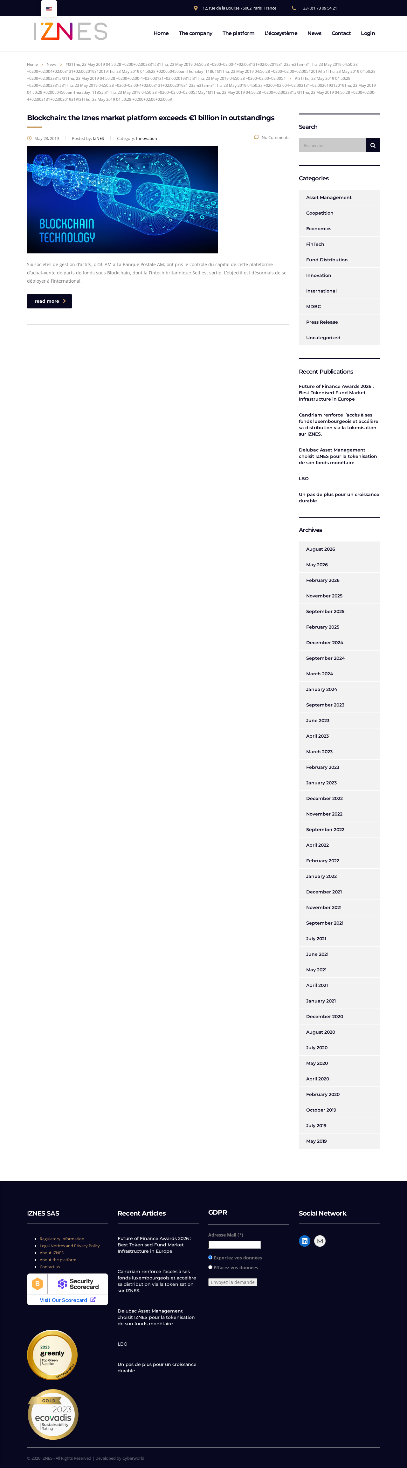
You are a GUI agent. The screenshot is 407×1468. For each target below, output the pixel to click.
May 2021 (316, 970)
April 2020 (317, 1079)
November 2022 (324, 814)
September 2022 (325, 829)
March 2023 (319, 752)
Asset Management (329, 197)
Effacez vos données (236, 1268)
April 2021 (317, 985)
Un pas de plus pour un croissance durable (339, 498)
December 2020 (324, 1016)
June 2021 (317, 954)
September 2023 (325, 705)
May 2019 (316, 1141)
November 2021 (323, 907)
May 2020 (317, 1063)
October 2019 (321, 1110)
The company (195, 33)
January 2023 (321, 783)
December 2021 (324, 892)
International (321, 291)
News (314, 33)
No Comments (275, 137)
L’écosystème (281, 33)
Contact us (50, 1267)
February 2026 (323, 580)
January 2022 (321, 876)
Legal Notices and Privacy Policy (70, 1246)
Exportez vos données (238, 1258)
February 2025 (322, 627)
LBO (304, 478)
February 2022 (322, 861)
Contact (341, 33)
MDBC (313, 306)
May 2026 (317, 565)
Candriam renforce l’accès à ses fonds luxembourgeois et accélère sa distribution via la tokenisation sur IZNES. (338, 424)
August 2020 (320, 1032)
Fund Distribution (327, 260)
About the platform (58, 1260)
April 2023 (317, 736)
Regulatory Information (62, 1239)
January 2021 (321, 1001)
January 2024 (321, 689)
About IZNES (52, 1253)
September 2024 (325, 658)
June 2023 (317, 720)
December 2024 (324, 642)
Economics (318, 228)
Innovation (318, 275)
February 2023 (322, 767)
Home (161, 33)
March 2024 (319, 674)
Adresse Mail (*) (225, 1235)
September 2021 (324, 923)
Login (368, 33)
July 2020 (317, 1048)
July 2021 (316, 938)
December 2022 (324, 798)
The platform (238, 33)
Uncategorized (323, 338)
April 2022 (317, 845)
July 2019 (316, 1125)
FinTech (315, 244)
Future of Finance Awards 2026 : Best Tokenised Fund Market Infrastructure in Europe (336, 392)
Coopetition (320, 213)
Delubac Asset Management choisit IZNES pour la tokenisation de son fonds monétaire (338, 456)
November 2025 (324, 596)
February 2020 (323, 1094)
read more (47, 301)
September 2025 (325, 611)
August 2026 (320, 549)
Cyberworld (133, 1458)
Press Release (322, 322)
